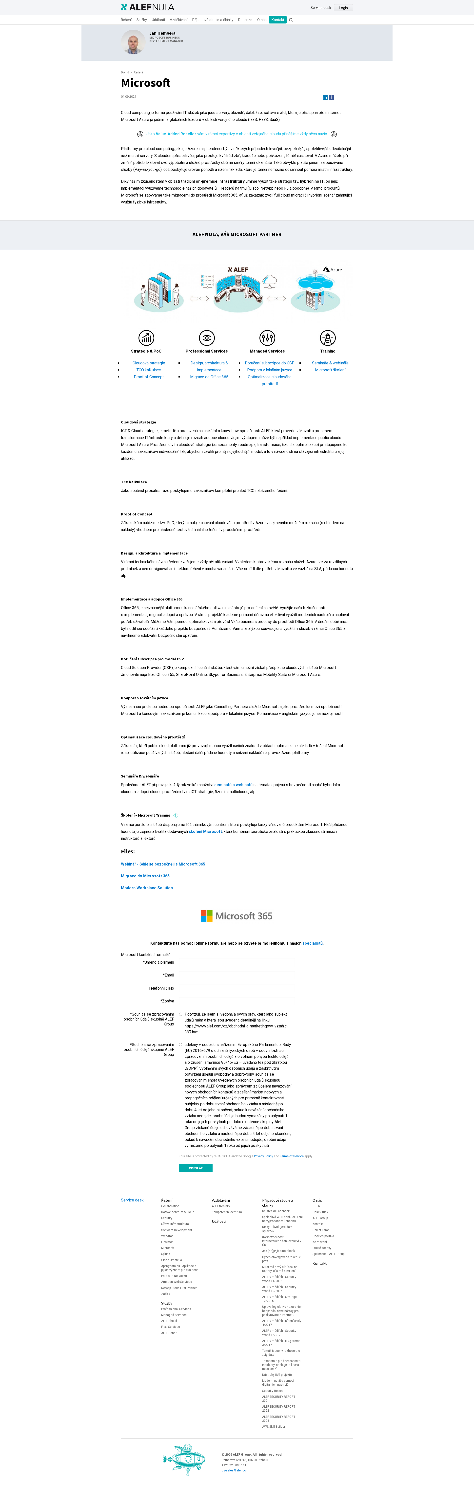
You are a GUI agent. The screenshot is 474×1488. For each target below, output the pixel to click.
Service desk (321, 7)
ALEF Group (320, 1218)
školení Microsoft (205, 831)
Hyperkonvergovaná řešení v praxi (281, 1259)
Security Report (272, 1391)
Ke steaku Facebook (276, 1211)
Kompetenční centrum (227, 1212)
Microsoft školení (330, 370)
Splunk (165, 1254)
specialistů (312, 943)
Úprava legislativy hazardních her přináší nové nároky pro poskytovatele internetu (282, 1310)
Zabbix (165, 1294)
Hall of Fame (321, 1230)
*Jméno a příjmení (158, 962)
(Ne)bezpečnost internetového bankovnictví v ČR (281, 1241)
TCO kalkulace (149, 370)
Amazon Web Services (176, 1282)
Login (343, 8)
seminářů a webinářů (233, 784)
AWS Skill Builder (273, 1426)
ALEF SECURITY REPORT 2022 (278, 1408)
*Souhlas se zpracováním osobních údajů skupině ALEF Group (149, 1019)
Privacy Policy (263, 1156)
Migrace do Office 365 (209, 377)
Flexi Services (170, 1327)
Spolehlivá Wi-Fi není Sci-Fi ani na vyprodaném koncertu (282, 1219)
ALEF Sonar (169, 1333)
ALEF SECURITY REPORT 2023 (278, 1418)
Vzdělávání (178, 20)
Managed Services (174, 1315)
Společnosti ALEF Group (328, 1254)
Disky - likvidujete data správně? (277, 1229)
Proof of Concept (149, 377)
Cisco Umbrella (171, 1260)
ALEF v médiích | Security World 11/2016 (279, 1279)
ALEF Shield (169, 1321)
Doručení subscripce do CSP (270, 363)
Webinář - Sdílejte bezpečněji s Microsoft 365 (163, 864)
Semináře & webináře (330, 363)
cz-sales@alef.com (235, 1470)
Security (166, 1218)
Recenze (245, 20)
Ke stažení (320, 1242)
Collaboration (170, 1206)
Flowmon (167, 1242)
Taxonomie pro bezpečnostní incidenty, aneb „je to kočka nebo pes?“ (281, 1365)
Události (158, 20)
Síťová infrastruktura (175, 1224)
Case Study (320, 1212)
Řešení (126, 20)
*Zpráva (167, 1001)
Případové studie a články (212, 20)
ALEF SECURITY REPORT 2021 (278, 1398)
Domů (125, 72)
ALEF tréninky (221, 1206)
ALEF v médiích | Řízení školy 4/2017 (281, 1323)
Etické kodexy (322, 1248)
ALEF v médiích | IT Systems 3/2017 (281, 1343)
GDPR (316, 1206)
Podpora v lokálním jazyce (269, 370)
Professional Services (176, 1309)
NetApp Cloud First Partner (179, 1288)
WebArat (167, 1236)
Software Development (176, 1230)
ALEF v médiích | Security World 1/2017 (279, 1332)
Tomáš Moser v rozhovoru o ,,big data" (281, 1352)
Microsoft (167, 1248)
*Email (168, 975)
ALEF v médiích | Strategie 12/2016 (279, 1299)
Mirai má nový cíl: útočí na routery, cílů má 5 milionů (279, 1269)
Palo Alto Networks (174, 1276)
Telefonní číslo (161, 988)
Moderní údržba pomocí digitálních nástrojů (278, 1382)
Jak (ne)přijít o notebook (278, 1251)
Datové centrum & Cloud (177, 1212)
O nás (262, 20)
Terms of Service (292, 1156)
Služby (142, 20)
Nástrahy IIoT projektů (277, 1375)
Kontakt (278, 20)
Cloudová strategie (149, 363)
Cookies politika (323, 1236)
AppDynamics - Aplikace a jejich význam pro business (179, 1268)
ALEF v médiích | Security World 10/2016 (279, 1289)
